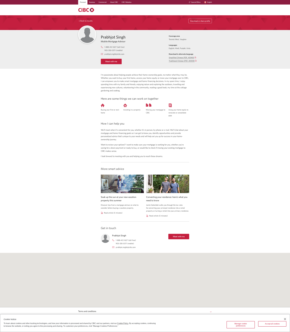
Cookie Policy (122, 323)
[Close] (285, 319)
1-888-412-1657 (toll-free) (114, 47)
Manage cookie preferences (240, 325)
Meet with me (111, 61)
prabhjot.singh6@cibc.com (114, 54)
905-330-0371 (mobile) (113, 50)
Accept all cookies (272, 324)
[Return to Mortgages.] (86, 10)
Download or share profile (200, 21)
